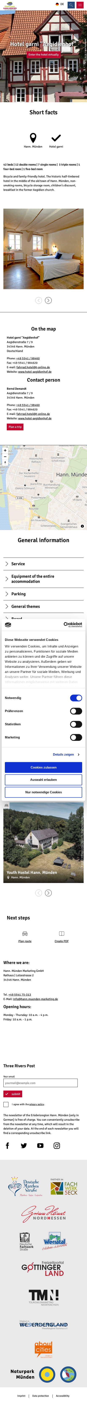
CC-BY (82, 863)
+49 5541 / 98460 (28, 358)
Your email (9, 1076)
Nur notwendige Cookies (43, 792)
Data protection (40, 1396)
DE (62, 4)
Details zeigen (63, 754)
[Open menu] (80, 5)
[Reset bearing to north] (5, 463)
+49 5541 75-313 (19, 994)
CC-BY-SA (85, 57)
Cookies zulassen (44, 767)
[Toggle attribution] (82, 526)
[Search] (71, 5)
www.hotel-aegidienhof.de (35, 372)
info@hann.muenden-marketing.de (35, 999)
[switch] (76, 711)
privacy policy (36, 1104)
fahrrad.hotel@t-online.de (33, 367)
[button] (44, 54)
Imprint (21, 1396)
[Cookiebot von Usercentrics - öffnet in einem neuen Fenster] (63, 625)
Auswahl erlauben (43, 780)
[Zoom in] (5, 450)
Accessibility (62, 1396)
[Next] (48, 300)
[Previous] (38, 300)
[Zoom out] (5, 456)
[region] (43, 487)
